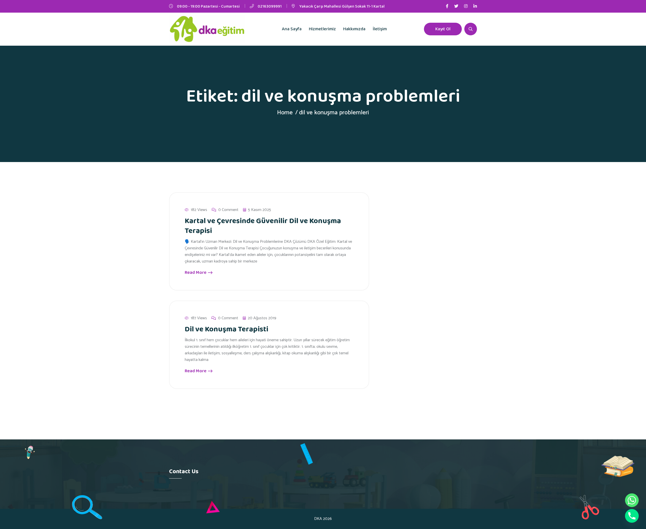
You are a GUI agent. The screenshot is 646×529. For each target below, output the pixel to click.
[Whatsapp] (632, 500)
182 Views (199, 210)
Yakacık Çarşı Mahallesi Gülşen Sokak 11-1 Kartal (342, 6)
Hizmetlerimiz (322, 29)
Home (285, 113)
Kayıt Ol (442, 29)
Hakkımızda (354, 29)
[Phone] (632, 516)
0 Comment (228, 210)
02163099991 (270, 6)
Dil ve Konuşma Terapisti (226, 329)
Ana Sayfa (292, 29)
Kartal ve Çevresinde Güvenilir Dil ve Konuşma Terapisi (263, 226)
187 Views (199, 318)
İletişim (380, 29)
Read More (196, 272)
